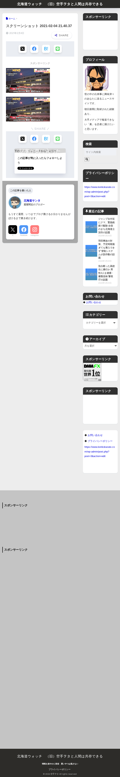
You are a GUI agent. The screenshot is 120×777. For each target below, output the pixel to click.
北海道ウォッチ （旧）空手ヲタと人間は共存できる (60, 4)
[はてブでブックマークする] (46, 49)
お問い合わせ (93, 302)
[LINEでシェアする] (58, 49)
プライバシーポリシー (60, 769)
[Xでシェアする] (23, 49)
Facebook (23, 235)
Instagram (35, 235)
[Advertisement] (100, 35)
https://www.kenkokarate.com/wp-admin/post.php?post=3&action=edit (99, 192)
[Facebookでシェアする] (34, 49)
